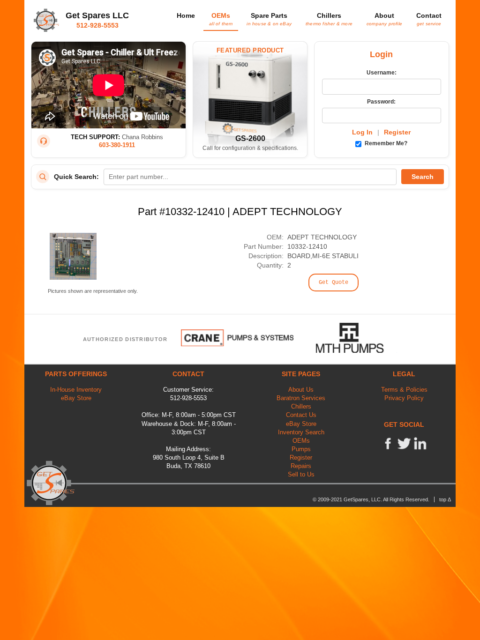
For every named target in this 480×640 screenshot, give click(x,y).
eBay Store (76, 398)
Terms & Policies (404, 389)
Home (186, 15)
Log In (362, 132)
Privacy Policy (404, 398)
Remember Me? (385, 143)
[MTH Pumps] (357, 338)
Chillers (329, 19)
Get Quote (333, 282)
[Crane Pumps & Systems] (237, 338)
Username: (382, 72)
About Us (301, 389)
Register (397, 132)
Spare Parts (269, 19)
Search (423, 176)
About (384, 19)
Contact (429, 19)
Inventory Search (301, 432)
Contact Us (301, 414)
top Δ (445, 499)
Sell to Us (301, 474)
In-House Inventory (76, 389)
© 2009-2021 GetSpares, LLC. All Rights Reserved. (371, 499)
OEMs (220, 19)
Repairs (301, 465)
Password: (381, 101)
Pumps (301, 449)
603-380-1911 (117, 145)
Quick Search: (76, 176)
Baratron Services (301, 398)
